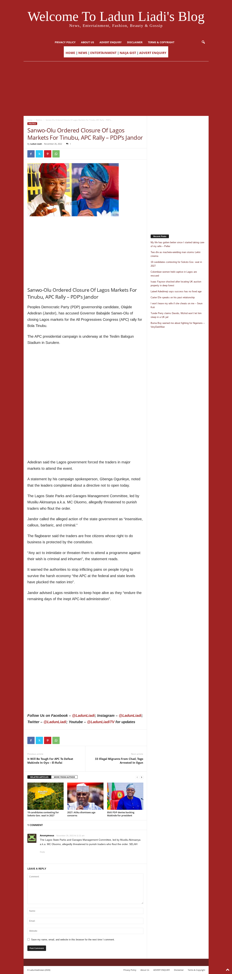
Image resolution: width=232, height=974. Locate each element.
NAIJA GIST (128, 53)
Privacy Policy (65, 42)
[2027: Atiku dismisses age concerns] (85, 796)
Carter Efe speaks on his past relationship (173, 297)
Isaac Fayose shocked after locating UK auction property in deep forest (176, 283)
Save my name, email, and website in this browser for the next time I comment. (73, 939)
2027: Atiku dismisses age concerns (81, 814)
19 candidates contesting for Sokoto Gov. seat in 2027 (43, 814)
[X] (39, 153)
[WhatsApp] (56, 153)
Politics (39, 120)
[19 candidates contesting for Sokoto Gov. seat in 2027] (45, 796)
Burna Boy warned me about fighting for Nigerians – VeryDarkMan (178, 325)
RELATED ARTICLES (39, 777)
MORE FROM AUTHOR (64, 777)
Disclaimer (134, 42)
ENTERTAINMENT (103, 53)
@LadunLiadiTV (100, 722)
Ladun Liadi (36, 143)
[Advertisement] (116, 88)
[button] (203, 42)
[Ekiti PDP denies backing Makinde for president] (125, 796)
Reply (42, 852)
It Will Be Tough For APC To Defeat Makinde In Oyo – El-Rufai (50, 760)
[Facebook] (31, 153)
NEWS (82, 53)
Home (29, 120)
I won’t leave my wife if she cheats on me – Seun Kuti (176, 305)
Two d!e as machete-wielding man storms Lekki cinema (175, 254)
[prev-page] (137, 777)
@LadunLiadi (83, 716)
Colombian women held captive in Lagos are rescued (174, 273)
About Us (87, 42)
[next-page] (141, 777)
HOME (70, 53)
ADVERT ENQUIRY (111, 42)
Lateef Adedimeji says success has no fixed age (176, 291)
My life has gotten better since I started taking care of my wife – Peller (177, 244)
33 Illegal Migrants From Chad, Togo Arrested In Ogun (119, 760)
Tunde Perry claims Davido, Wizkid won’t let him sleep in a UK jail (176, 315)
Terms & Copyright (161, 42)
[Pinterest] (47, 153)
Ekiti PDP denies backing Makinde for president (120, 814)
